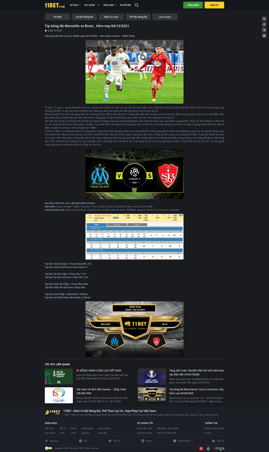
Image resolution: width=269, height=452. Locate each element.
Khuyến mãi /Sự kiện (214, 428)
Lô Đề (73, 433)
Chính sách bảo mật (166, 433)
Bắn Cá (63, 428)
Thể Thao (49, 428)
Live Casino (50, 433)
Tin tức (208, 433)
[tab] (57, 16)
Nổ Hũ (74, 428)
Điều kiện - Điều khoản (167, 428)
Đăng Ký (214, 5)
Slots (62, 433)
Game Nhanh (104, 428)
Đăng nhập (193, 5)
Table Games (87, 428)
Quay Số (85, 433)
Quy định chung (144, 433)
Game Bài (102, 433)
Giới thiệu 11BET (145, 428)
